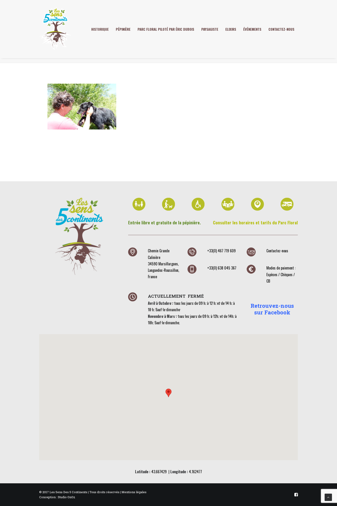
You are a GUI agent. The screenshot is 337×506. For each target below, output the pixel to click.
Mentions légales (134, 492)
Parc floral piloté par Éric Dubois (166, 29)
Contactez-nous (281, 29)
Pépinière (123, 29)
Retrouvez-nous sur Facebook (272, 309)
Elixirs (230, 29)
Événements (252, 29)
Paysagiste (209, 29)
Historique (100, 29)
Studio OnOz (66, 497)
